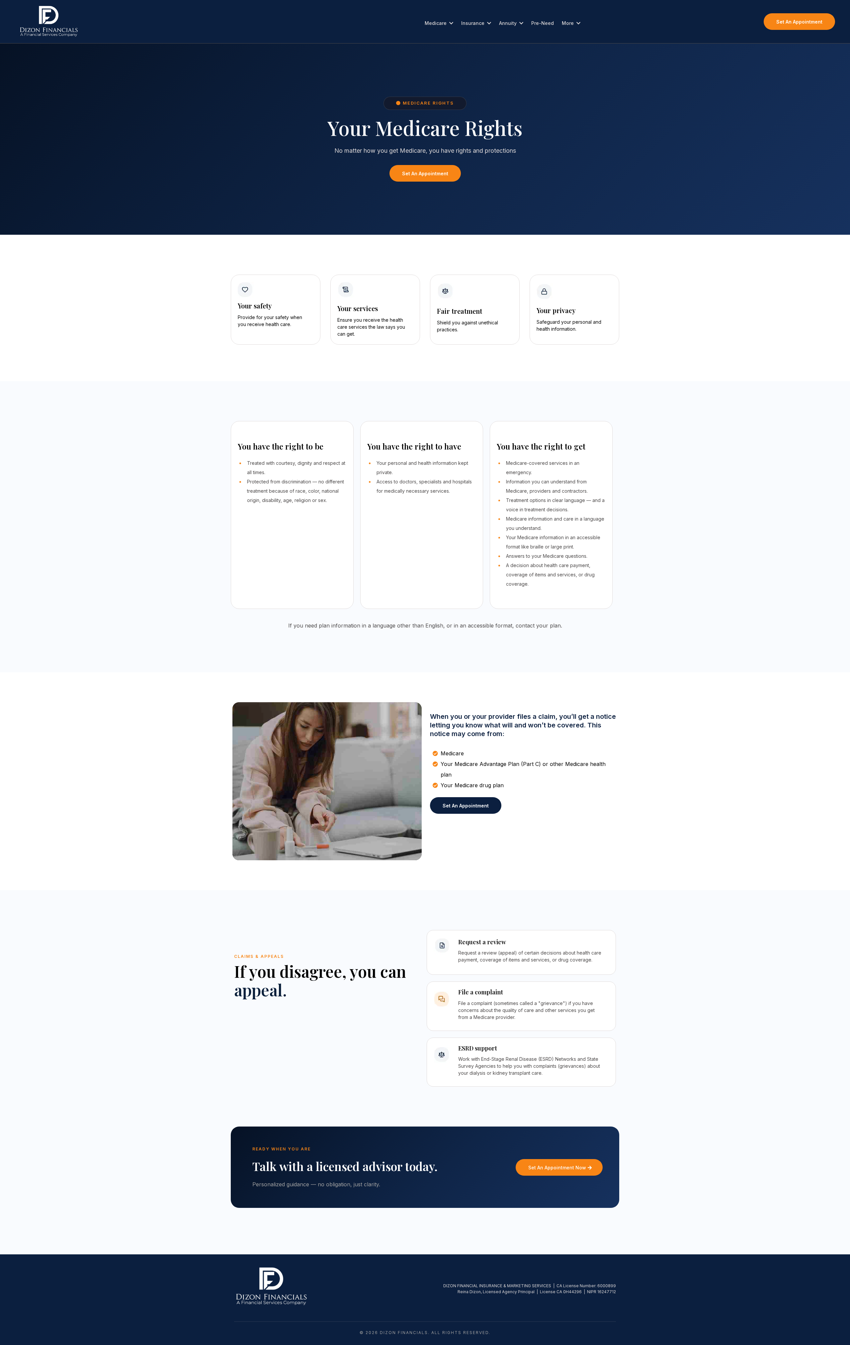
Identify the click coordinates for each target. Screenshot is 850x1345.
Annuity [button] (508, 23)
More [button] (568, 23)
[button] (450, 23)
